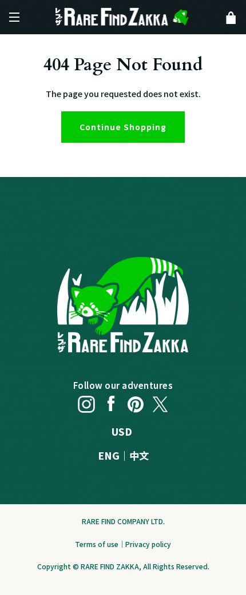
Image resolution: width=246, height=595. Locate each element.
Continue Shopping (123, 126)
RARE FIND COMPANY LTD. (123, 521)
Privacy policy (148, 544)
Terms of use (96, 544)
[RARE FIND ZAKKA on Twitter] (160, 401)
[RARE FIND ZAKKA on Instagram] (86, 401)
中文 (139, 455)
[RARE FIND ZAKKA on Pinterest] (135, 401)
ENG (109, 455)
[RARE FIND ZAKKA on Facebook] (111, 401)
